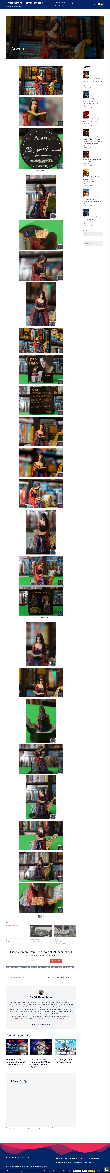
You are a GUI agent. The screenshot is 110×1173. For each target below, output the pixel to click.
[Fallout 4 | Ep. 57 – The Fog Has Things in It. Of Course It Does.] (86, 212)
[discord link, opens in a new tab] (13, 1157)
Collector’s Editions (41, 54)
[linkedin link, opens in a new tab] (28, 1157)
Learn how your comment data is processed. (46, 1128)
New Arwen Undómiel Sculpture (15, 938)
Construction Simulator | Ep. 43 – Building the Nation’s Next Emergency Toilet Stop (92, 199)
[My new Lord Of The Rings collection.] (41, 931)
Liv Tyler (34, 967)
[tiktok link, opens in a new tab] (16, 1157)
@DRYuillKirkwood (21, 1018)
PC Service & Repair (93, 1158)
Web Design (78, 1162)
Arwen (9, 967)
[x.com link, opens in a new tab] (22, 1157)
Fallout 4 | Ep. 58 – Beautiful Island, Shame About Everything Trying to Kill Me (92, 101)
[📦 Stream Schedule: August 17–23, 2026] (86, 154)
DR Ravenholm (17, 54)
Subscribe (56, 961)
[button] (101, 4)
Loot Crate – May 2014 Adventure (59, 977)
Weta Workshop (68, 967)
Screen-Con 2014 (18, 977)
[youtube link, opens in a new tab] (6, 1157)
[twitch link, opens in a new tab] (9, 1157)
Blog (71, 3)
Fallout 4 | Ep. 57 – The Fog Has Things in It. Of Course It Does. (92, 219)
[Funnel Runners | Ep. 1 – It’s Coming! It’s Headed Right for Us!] (86, 74)
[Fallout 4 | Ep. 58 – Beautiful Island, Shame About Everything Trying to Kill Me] (86, 94)
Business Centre (60, 3)
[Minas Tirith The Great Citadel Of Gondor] (65, 931)
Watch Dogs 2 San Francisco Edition (63, 1060)
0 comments (55, 54)
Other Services (89, 1162)
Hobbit (27, 967)
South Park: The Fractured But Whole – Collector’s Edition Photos (41, 1063)
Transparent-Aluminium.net (24, 2)
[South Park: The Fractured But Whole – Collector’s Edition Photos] (41, 1047)
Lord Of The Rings (44, 967)
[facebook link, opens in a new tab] (25, 1157)
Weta (59, 967)
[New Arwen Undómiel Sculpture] (17, 931)
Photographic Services (63, 1162)
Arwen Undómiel (18, 967)
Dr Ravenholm (41, 1018)
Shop (79, 3)
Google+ (52, 1018)
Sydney (45, 1167)
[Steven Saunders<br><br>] (41, 148)
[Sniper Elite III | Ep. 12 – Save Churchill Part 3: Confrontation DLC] (86, 172)
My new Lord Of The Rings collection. (40, 938)
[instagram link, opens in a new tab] (19, 1157)
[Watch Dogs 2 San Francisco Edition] (65, 1047)
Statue (54, 967)
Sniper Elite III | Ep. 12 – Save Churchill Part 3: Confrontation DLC (92, 179)
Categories (86, 230)
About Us (58, 6)
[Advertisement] (55, 32)
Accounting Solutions (77, 1158)
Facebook (63, 1018)
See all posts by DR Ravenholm (41, 1024)
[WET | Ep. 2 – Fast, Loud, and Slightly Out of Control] (86, 114)
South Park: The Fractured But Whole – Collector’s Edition (17, 1062)
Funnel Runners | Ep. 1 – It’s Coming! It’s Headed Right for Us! (92, 81)
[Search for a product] (94, 4)
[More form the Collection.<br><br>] (41, 601)
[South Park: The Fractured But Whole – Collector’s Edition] (17, 1047)
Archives (85, 240)
